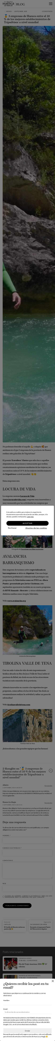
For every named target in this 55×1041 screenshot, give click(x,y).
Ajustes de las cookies (36, 528)
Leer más (30, 517)
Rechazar (12, 528)
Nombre (6, 1000)
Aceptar (27, 523)
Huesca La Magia (40, 1037)
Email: (5, 1009)
